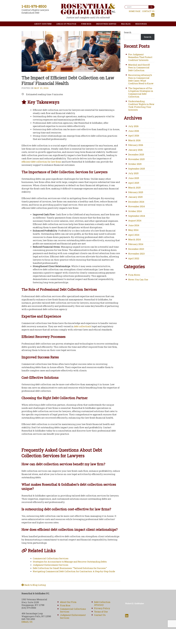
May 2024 (133, 230)
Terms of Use (101, 611)
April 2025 (133, 182)
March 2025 (134, 187)
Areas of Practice (66, 24)
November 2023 (136, 253)
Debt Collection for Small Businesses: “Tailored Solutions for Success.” (70, 568)
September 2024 (136, 215)
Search (127, 32)
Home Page (134, 11)
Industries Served (106, 24)
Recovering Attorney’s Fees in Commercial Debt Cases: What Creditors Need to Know (140, 79)
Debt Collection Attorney (102, 603)
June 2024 (133, 225)
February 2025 (135, 192)
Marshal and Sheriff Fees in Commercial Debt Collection (139, 67)
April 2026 (133, 135)
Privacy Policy (102, 608)
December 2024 (136, 201)
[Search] (151, 7)
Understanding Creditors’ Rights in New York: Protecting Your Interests (141, 105)
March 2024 (134, 239)
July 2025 (133, 173)
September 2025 (136, 168)
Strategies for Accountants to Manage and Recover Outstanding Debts (70, 561)
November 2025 (136, 159)
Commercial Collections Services (50, 558)
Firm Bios (86, 24)
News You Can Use (138, 279)
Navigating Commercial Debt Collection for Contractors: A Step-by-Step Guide (74, 571)
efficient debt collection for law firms (41, 161)
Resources (141, 24)
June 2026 (133, 130)
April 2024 (133, 234)
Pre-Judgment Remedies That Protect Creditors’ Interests (140, 57)
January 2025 (135, 196)
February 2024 (135, 244)
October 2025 (135, 164)
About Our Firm (42, 24)
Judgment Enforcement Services (50, 564)
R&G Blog (126, 24)
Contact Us (148, 11)
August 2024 (134, 220)
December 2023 (136, 249)
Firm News (134, 274)
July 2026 (133, 126)
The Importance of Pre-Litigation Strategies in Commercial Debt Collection (140, 92)
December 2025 (136, 154)
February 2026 (135, 145)
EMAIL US (27, 621)
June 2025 (133, 178)
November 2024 (136, 206)
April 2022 (133, 258)
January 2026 (135, 149)
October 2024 (135, 211)
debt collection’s (83, 326)
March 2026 (134, 140)
